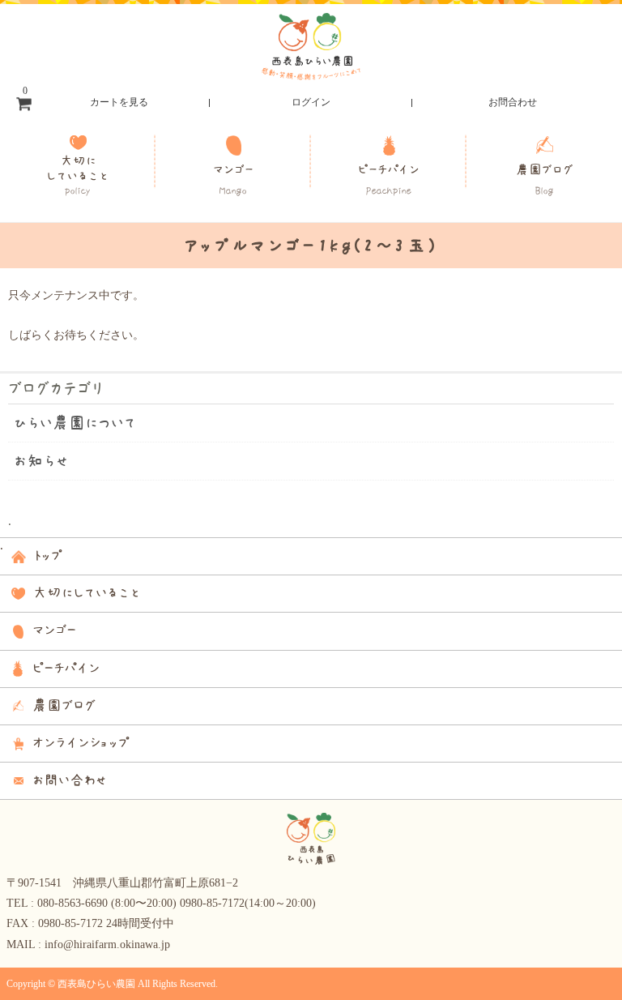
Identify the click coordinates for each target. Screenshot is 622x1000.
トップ (47, 556)
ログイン (311, 102)
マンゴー (233, 179)
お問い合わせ (69, 780)
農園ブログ (544, 179)
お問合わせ (512, 102)
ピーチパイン (389, 179)
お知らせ (41, 461)
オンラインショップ (81, 743)
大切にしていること (77, 175)
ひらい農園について (75, 423)
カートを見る (85, 98)
